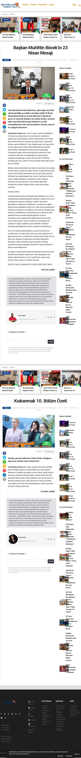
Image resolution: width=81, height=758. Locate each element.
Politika (33, 5)
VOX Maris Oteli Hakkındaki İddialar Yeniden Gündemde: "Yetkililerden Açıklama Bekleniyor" (71, 186)
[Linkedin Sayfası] (16, 714)
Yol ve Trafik (60, 708)
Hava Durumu (60, 706)
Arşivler (34, 720)
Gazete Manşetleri (59, 729)
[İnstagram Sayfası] (9, 714)
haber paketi (4, 755)
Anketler (73, 708)
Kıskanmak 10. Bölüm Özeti (70, 109)
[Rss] (20, 714)
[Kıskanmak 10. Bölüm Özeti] (29, 431)
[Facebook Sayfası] (2, 714)
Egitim (44, 724)
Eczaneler (59, 714)
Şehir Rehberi (60, 726)
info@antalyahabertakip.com (27, 319)
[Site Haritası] (2, 718)
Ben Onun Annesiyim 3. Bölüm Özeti (70, 76)
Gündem (25, 5)
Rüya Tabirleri (74, 713)
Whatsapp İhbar (6, 739)
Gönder (51, 341)
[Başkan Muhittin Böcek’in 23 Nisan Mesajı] (29, 83)
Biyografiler (74, 710)
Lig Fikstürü (60, 717)
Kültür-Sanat (46, 721)
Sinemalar (59, 721)
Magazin (12, 367)
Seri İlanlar (59, 724)
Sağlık (44, 719)
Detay (61, 756)
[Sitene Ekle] (6, 718)
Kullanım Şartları (6, 736)
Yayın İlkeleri (5, 727)
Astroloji (73, 715)
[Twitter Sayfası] (5, 714)
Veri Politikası (5, 730)
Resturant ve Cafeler (46, 716)
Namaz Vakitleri (58, 711)
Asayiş (51, 5)
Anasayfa (5, 14)
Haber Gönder (5, 741)
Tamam (69, 756)
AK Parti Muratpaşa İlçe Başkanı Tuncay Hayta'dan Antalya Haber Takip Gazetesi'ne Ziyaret (70, 254)
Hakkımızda (5, 725)
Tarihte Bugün (60, 719)
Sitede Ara (73, 706)
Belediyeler (42, 5)
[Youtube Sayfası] (13, 714)
